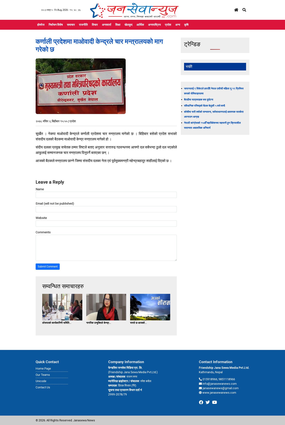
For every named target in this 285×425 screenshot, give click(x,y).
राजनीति (83, 24)
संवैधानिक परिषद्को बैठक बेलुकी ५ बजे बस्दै (204, 105)
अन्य (177, 24)
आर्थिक (140, 24)
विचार (95, 24)
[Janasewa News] (134, 9)
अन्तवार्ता (106, 24)
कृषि (186, 24)
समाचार (71, 24)
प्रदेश (168, 24)
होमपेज (41, 24)
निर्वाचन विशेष (56, 24)
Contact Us (43, 387)
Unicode (41, 381)
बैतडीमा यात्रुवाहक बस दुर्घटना (198, 99)
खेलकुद (128, 24)
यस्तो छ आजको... (138, 322)
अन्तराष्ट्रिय (154, 24)
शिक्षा (117, 24)
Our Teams (43, 374)
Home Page (43, 368)
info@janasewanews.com (220, 383)
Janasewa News (84, 420)
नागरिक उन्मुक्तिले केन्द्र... (98, 322)
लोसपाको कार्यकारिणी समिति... (56, 322)
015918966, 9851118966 (219, 379)
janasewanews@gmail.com (221, 388)
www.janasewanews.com (219, 392)
